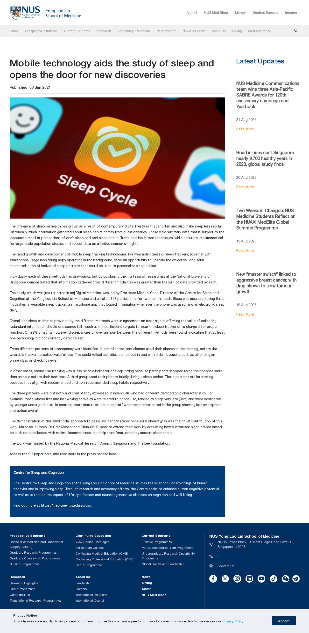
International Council (90, 600)
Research (103, 31)
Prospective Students (41, 31)
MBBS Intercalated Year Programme (167, 548)
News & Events (194, 31)
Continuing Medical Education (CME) (102, 553)
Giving (237, 31)
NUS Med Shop (216, 12)
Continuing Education (133, 31)
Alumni (192, 12)
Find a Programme (89, 565)
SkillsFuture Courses (90, 548)
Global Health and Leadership (163, 564)
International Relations (91, 595)
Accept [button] (284, 621)
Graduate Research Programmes (33, 552)
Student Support (265, 12)
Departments (166, 31)
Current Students (77, 31)
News (146, 577)
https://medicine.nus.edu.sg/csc (66, 505)
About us (83, 577)
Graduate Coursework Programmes (35, 558)
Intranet (291, 12)
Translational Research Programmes (36, 600)
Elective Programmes (157, 542)
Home (14, 31)
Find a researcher (22, 589)
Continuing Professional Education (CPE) (104, 559)
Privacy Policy (232, 621)
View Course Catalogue (92, 542)
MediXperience (259, 31)
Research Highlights (24, 583)
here (47, 454)
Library (240, 12)
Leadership (83, 583)
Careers (81, 589)
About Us (219, 31)
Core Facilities (20, 595)
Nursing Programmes (25, 564)
